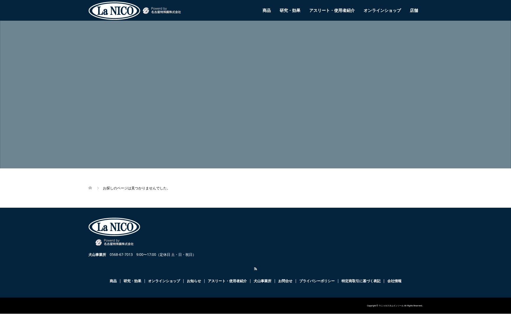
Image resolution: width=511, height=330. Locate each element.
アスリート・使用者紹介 (332, 10)
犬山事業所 (262, 280)
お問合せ (285, 280)
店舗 (414, 10)
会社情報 (394, 280)
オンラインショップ (382, 10)
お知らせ (194, 280)
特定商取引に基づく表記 (361, 280)
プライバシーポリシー (317, 280)
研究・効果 (290, 10)
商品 (267, 10)
